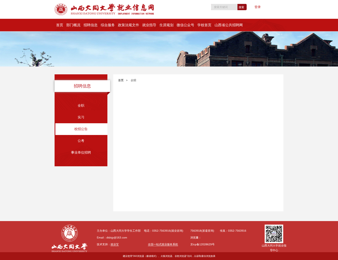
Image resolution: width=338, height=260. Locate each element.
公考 (81, 141)
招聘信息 (91, 25)
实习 (81, 117)
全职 (81, 105)
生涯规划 (166, 25)
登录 (257, 7)
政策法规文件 (128, 25)
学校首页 (204, 25)
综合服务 (108, 25)
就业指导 (149, 25)
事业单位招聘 (81, 152)
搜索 (241, 7)
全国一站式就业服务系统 (163, 244)
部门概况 (73, 25)
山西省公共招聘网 (229, 25)
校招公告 (81, 129)
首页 (59, 25)
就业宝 (115, 244)
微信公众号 (185, 25)
